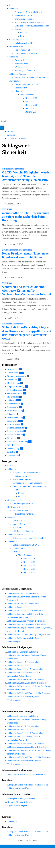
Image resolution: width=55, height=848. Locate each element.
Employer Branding (15, 386)
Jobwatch (24, 36)
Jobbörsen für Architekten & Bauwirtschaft (25, 610)
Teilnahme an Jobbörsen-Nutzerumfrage (31, 77)
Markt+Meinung (27, 94)
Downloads (19, 60)
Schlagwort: (16, 138)
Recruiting (11, 438)
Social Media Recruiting (17, 441)
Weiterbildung (13, 448)
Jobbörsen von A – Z (23, 15)
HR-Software (13, 397)
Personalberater (13, 424)
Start (11, 5)
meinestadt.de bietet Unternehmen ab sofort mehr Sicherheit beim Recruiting (25, 216)
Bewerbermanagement (11, 250)
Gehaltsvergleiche (16, 39)
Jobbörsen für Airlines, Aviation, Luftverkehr (26, 621)
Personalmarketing (15, 431)
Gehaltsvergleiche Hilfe (25, 43)
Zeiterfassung (13, 455)
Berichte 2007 (31, 101)
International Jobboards (24, 19)
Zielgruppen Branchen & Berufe (28, 12)
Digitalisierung (13, 383)
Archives (11, 135)
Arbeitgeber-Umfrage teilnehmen (21, 798)
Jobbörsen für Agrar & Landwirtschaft (23, 603)
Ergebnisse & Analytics (17, 805)
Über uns (18, 91)
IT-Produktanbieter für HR (26, 53)
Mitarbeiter (12, 414)
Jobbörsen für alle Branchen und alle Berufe (26, 774)
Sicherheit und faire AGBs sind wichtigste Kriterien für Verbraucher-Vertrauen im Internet (26, 290)
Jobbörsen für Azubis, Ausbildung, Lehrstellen (26, 624)
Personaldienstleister (15, 428)
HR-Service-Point (22, 50)
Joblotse (18, 29)
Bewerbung (7, 324)
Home (10, 131)
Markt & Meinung (15, 410)
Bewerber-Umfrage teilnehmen (20, 802)
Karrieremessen (13, 404)
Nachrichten (18, 169)
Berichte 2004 (31, 112)
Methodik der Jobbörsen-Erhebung (29, 22)
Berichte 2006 (31, 105)
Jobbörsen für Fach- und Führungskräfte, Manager (28, 634)
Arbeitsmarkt (7, 169)
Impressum (14, 81)
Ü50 (9, 445)
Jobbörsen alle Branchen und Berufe (22, 593)
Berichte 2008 (31, 98)
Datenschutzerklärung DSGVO (28, 84)
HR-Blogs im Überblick (25, 70)
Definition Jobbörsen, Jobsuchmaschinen (32, 26)
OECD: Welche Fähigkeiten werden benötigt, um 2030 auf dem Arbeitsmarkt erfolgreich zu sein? (26, 176)
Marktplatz (13, 57)
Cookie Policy (21, 88)
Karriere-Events (21, 64)
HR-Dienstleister (16, 46)
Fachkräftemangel (14, 390)
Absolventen (12, 369)
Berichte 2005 (31, 108)
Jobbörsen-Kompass (17, 74)
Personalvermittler (15, 435)
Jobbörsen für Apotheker (17, 607)
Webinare (19, 67)
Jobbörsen (13, 8)
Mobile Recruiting (15, 417)
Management (12, 407)
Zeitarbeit (11, 452)
